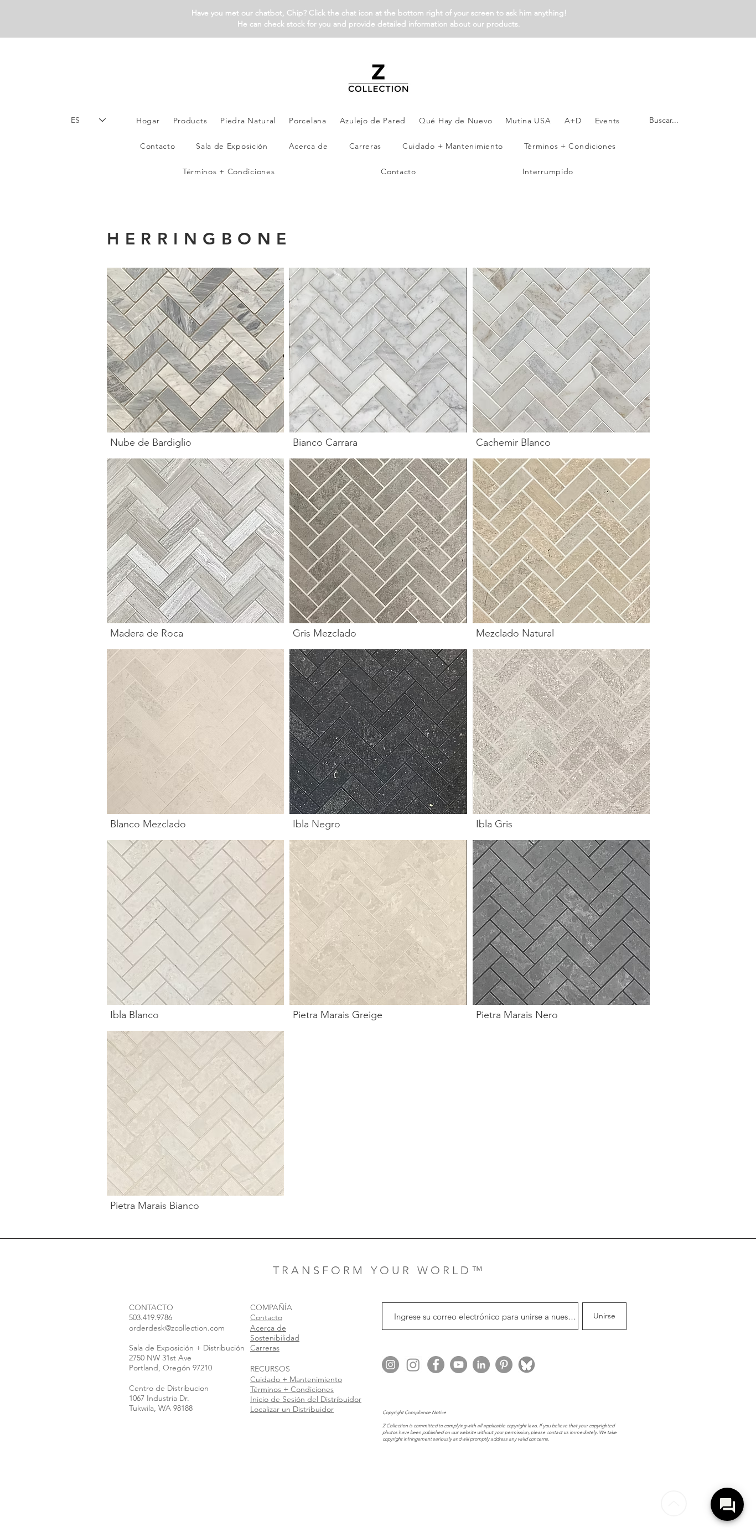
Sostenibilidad (274, 1338)
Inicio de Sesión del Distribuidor (305, 1399)
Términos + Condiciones (292, 1389)
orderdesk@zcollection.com (177, 1328)
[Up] (674, 1503)
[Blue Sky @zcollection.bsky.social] (526, 1364)
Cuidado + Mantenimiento (296, 1379)
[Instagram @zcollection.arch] (413, 1364)
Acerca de (268, 1328)
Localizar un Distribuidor (292, 1409)
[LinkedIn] (481, 1364)
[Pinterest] (503, 1364)
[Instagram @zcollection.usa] (390, 1364)
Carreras (264, 1348)
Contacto (266, 1317)
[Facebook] (435, 1364)
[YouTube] (458, 1364)
